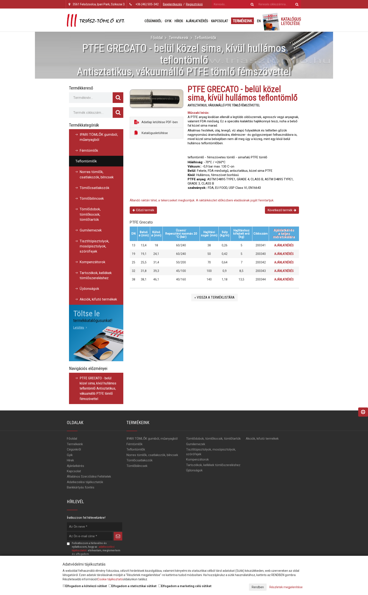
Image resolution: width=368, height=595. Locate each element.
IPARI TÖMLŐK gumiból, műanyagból (99, 137)
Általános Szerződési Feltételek (89, 476)
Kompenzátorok (92, 262)
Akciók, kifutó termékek (98, 299)
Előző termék (144, 210)
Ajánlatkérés (197, 21)
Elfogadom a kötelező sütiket (86, 586)
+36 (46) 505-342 (147, 4)
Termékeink (242, 21)
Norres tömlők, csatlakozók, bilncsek (97, 174)
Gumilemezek (91, 230)
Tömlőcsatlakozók (94, 188)
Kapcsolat (219, 21)
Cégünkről (153, 21)
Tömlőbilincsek (92, 198)
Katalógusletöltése (154, 133)
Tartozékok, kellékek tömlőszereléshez (96, 275)
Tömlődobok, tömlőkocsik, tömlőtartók (90, 214)
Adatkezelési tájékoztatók (85, 482)
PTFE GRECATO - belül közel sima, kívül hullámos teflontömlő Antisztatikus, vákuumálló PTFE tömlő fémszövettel (98, 388)
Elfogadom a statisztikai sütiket (134, 586)
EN (259, 21)
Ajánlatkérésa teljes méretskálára (284, 233)
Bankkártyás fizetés (80, 487)
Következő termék (281, 210)
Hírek (178, 21)
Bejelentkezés (172, 4)
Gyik (168, 21)
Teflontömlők (205, 37)
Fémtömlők (89, 150)
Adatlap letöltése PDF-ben (159, 122)
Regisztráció (194, 4)
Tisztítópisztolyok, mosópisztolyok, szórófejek (94, 246)
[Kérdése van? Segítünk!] (363, 412)
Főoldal (157, 37)
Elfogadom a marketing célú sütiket (186, 586)
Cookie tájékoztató (110, 579)
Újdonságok (89, 288)
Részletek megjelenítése (286, 587)
